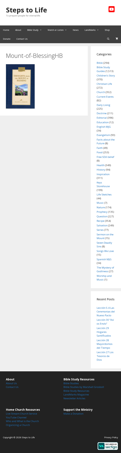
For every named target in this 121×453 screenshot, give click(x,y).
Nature (101, 207)
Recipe (100, 221)
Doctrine (102, 113)
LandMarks (90, 29)
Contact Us (22, 38)
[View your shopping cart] (117, 38)
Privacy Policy (111, 437)
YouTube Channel (16, 417)
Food (100, 152)
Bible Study (33, 29)
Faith (100, 148)
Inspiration (103, 174)
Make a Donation (73, 413)
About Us (11, 383)
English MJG (104, 126)
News (76, 29)
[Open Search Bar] (108, 38)
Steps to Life (26, 9)
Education (103, 122)
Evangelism (103, 135)
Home (6, 29)
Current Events (105, 96)
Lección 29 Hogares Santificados (104, 331)
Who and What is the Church (22, 421)
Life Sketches (104, 194)
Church (101, 92)
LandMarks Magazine (76, 394)
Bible (100, 63)
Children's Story (106, 75)
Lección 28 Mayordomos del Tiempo (104, 343)
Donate (6, 38)
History (101, 169)
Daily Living (103, 105)
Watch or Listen (56, 29)
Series (100, 230)
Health (100, 165)
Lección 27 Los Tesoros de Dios (105, 355)
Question (102, 216)
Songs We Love (105, 251)
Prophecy (102, 211)
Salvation (102, 225)
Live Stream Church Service (21, 413)
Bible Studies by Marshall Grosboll (83, 387)
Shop (107, 29)
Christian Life (104, 84)
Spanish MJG (104, 259)
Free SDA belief (105, 157)
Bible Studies (71, 383)
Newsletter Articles (74, 398)
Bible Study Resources (76, 390)
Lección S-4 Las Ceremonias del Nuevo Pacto (106, 311)
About (18, 29)
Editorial (102, 117)
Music (100, 202)
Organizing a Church (18, 425)
